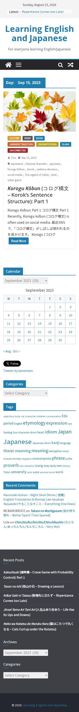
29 (50, 340)
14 (39, 323)
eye (70, 423)
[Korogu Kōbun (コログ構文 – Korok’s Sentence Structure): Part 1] (39, 112)
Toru (13, 157)
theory (66, 465)
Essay (27, 138)
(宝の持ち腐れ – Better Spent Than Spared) (39, 513)
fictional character (36, 163)
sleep (46, 465)
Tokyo (7, 472)
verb (29, 472)
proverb (11, 465)
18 (8, 332)
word (52, 472)
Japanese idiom (41, 443)
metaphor (55, 451)
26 (19, 340)
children (41, 416)
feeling (7, 432)
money (17, 458)
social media (15, 174)
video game (14, 180)
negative (26, 458)
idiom (51, 431)
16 (60, 323)
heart (40, 432)
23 (60, 332)
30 (60, 340)
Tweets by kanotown (18, 370)
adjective (8, 416)
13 (29, 323)
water (36, 472)
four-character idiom (24, 432)
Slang (65, 144)
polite (69, 458)
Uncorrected (17, 150)
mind (66, 451)
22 (50, 332)
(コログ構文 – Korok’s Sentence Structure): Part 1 (38, 195)
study (53, 466)
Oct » (16, 351)
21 (39, 332)
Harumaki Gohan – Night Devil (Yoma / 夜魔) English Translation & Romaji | (34, 497)
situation (29, 465)
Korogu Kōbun (16, 169)
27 (29, 340)
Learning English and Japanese (39, 33)
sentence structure (47, 169)
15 (50, 323)
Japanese (54, 163)
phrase (58, 458)
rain (21, 465)
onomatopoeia (41, 458)
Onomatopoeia (47, 144)
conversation (53, 416)
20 (29, 332)
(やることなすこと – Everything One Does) (39, 501)
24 (70, 332)
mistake (7, 458)
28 (39, 340)
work (59, 472)
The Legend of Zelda (37, 174)
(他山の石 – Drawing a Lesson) (33, 586)
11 (8, 323)
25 (8, 340)
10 (70, 315)
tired (53, 174)
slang (39, 465)
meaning (39, 450)
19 (19, 332)
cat (22, 416)
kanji (55, 442)
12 (19, 323)
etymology (34, 422)
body (17, 416)
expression (17, 163)
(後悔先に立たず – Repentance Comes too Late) (44, 11)
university (18, 471)
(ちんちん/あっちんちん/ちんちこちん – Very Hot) (38, 524)
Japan (65, 431)
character (30, 416)
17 (70, 323)
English (18, 423)
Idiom (39, 138)
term (59, 466)
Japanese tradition (21, 144)
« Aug (7, 351)
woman (44, 472)
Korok (30, 169)
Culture (14, 138)
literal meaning (17, 450)
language (65, 443)
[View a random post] (71, 65)
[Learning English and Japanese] (8, 65)
